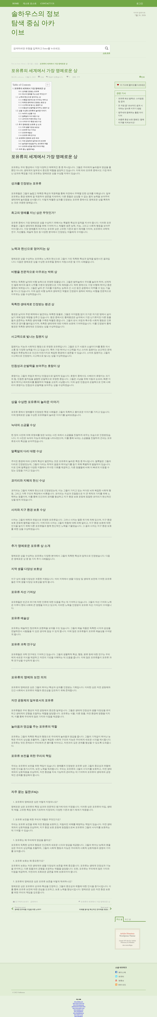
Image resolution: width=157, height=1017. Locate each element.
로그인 (139, 3)
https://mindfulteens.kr (78, 1013)
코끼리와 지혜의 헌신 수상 (31, 119)
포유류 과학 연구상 (29, 135)
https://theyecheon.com (78, 1005)
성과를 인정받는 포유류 (30, 91)
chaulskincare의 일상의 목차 (78, 1006)
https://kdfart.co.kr (78, 1001)
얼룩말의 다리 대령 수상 (30, 116)
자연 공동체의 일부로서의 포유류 (34, 141)
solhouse (20, 77)
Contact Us (47, 3)
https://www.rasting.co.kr (78, 1008)
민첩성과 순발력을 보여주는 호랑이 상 (35, 108)
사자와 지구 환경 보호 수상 (31, 121)
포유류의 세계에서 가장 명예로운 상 (30, 88)
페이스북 (122, 972)
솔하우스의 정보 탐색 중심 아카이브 (35, 22)
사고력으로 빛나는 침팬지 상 (32, 105)
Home (15, 3)
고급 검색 (106, 53)
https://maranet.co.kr (78, 1010)
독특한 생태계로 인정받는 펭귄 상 (34, 102)
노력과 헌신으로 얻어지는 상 (30, 97)
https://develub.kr (78, 1016)
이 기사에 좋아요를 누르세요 (132, 85)
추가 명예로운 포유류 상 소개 (30, 124)
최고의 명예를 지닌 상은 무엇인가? (34, 94)
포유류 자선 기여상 (29, 130)
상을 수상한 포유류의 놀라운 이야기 (32, 110)
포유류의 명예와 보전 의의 (29, 138)
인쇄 (143, 77)
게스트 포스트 (30, 3)
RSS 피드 (122, 984)
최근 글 (128, 919)
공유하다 (34, 901)
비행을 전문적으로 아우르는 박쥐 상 (35, 100)
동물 (36, 63)
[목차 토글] (46, 85)
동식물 (30, 63)
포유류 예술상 (27, 132)
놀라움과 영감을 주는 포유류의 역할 (35, 143)
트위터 (121, 976)
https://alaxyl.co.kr (78, 1014)
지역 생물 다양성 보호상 (30, 127)
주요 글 (119, 919)
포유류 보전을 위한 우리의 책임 (33, 146)
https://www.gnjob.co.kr (78, 1003)
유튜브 (121, 980)
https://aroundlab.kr (78, 1011)
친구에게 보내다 (22, 901)
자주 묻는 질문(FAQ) (26, 149)
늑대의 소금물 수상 (29, 113)
